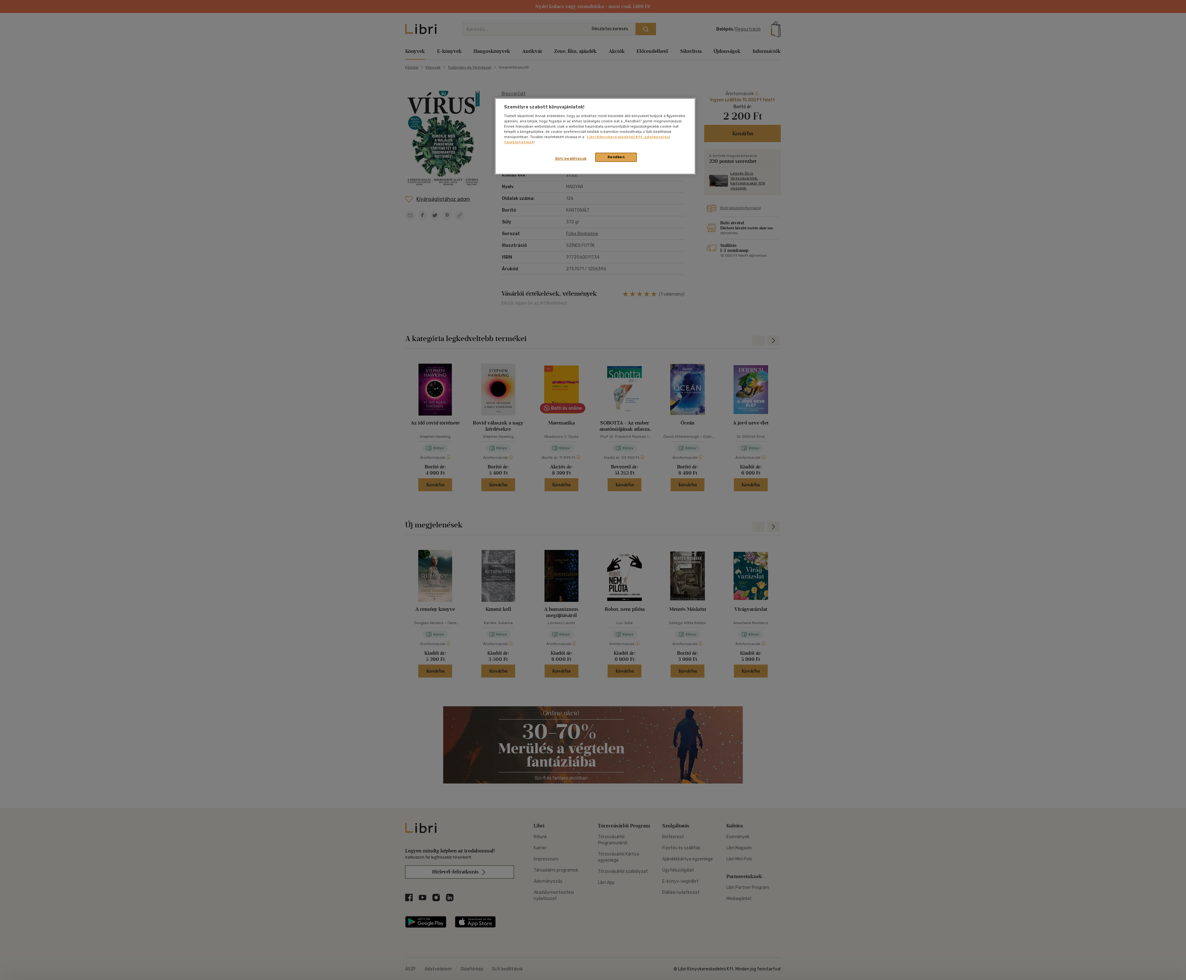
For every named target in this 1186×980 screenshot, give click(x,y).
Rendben (616, 157)
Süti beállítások (571, 158)
